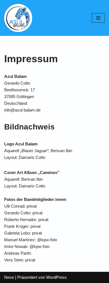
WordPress (56, 277)
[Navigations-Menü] (98, 18)
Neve (9, 277)
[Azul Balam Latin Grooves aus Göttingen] (18, 18)
